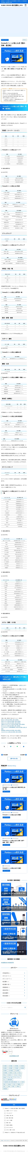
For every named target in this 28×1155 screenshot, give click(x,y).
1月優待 (5, 1065)
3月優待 (16, 1065)
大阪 (9, 1086)
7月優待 (16, 1068)
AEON (11, 1072)
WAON (5, 1077)
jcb (15, 1072)
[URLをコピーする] (24, 746)
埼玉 (4, 1086)
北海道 (9, 1084)
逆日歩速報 (6, 995)
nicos (20, 1072)
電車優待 (5, 1088)
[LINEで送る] (17, 746)
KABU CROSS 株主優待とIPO (12, 5)
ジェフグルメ (17, 1077)
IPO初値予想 (11, 962)
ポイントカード (5, 39)
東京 (13, 1086)
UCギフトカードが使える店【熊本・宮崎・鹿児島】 (10, 725)
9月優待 (5, 1070)
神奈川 (18, 1086)
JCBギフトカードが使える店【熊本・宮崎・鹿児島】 (11, 721)
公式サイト (21, 685)
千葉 (14, 1084)
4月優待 (22, 1065)
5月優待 (5, 1068)
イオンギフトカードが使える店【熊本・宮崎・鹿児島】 (11, 731)
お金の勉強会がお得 (14, 1055)
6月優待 (11, 1068)
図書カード (20, 1084)
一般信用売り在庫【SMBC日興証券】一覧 (11, 1081)
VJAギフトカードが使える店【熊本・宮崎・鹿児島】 (11, 722)
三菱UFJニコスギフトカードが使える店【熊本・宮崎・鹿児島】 (13, 724)
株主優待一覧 (7, 984)
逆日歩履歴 (6, 993)
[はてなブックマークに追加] (11, 746)
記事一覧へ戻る (14, 758)
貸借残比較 (6, 987)
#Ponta (24, 39)
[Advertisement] (14, 22)
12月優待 (5, 1072)
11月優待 (17, 1070)
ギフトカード (7, 976)
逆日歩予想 (6, 990)
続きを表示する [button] (6, 168)
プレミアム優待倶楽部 (8, 1079)
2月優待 (11, 1065)
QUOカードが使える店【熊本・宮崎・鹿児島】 (10, 719)
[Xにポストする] (4, 746)
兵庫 (4, 1084)
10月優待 (11, 1070)
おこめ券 (10, 1077)
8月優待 (22, 1068)
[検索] (25, 1008)
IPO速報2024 (4, 962)
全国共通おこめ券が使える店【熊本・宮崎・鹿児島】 (11, 730)
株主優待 (6, 981)
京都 (23, 1081)
